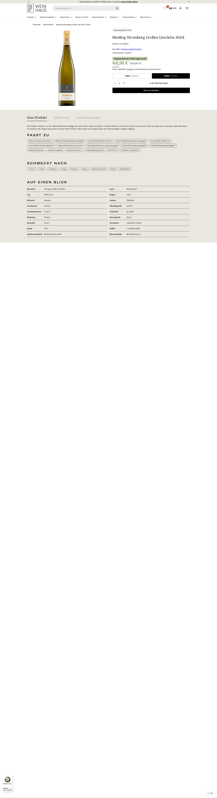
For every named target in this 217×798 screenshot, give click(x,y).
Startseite (36, 24)
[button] (28, 1)
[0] (165, 8)
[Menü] (11, 776)
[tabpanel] (108, 181)
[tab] (37, 118)
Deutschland (48, 24)
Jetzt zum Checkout (151, 90)
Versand (130, 69)
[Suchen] (117, 8)
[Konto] (180, 8)
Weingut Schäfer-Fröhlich (131, 49)
